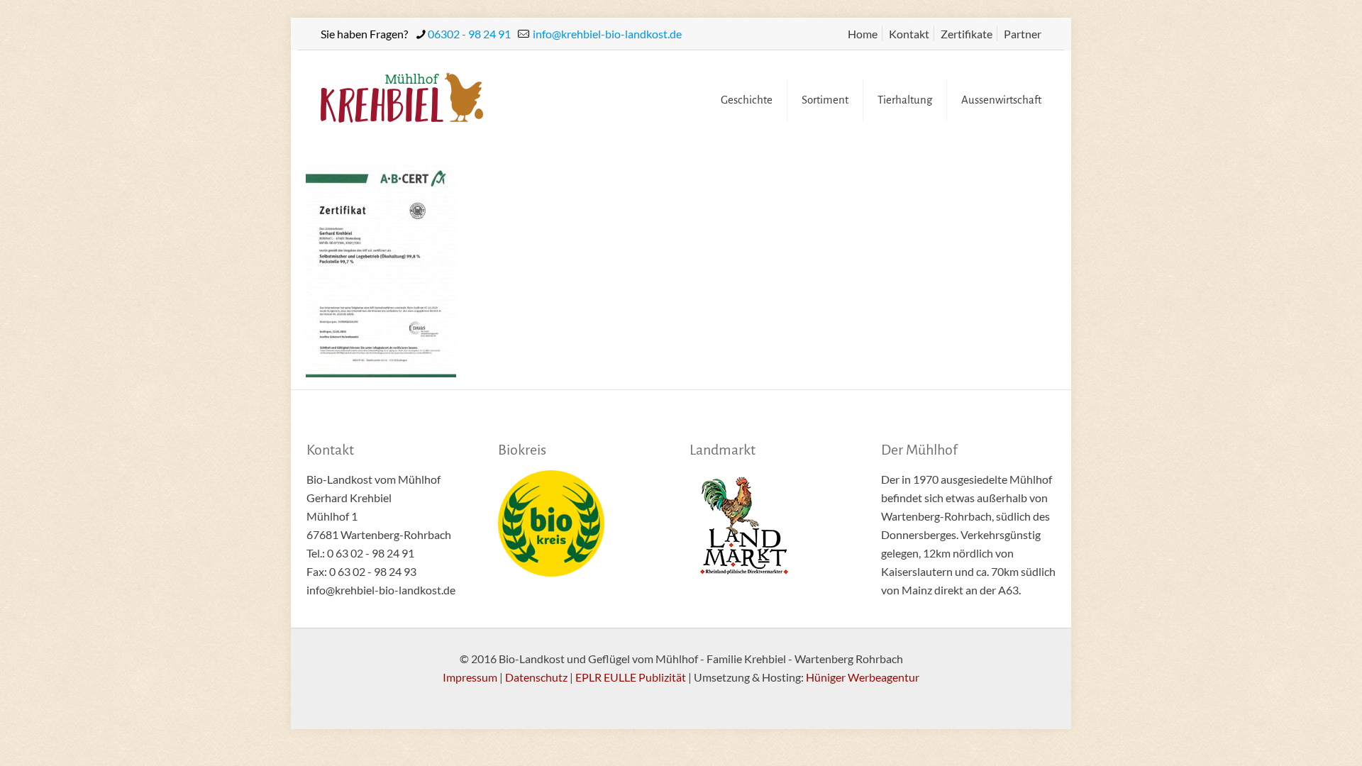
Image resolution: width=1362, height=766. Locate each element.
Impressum (470, 677)
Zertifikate (966, 33)
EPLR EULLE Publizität (630, 677)
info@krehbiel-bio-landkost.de (606, 33)
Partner (1022, 33)
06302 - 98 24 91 (469, 33)
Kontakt (909, 33)
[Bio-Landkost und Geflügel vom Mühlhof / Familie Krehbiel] (402, 96)
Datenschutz (536, 677)
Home (862, 33)
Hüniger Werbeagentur (862, 677)
